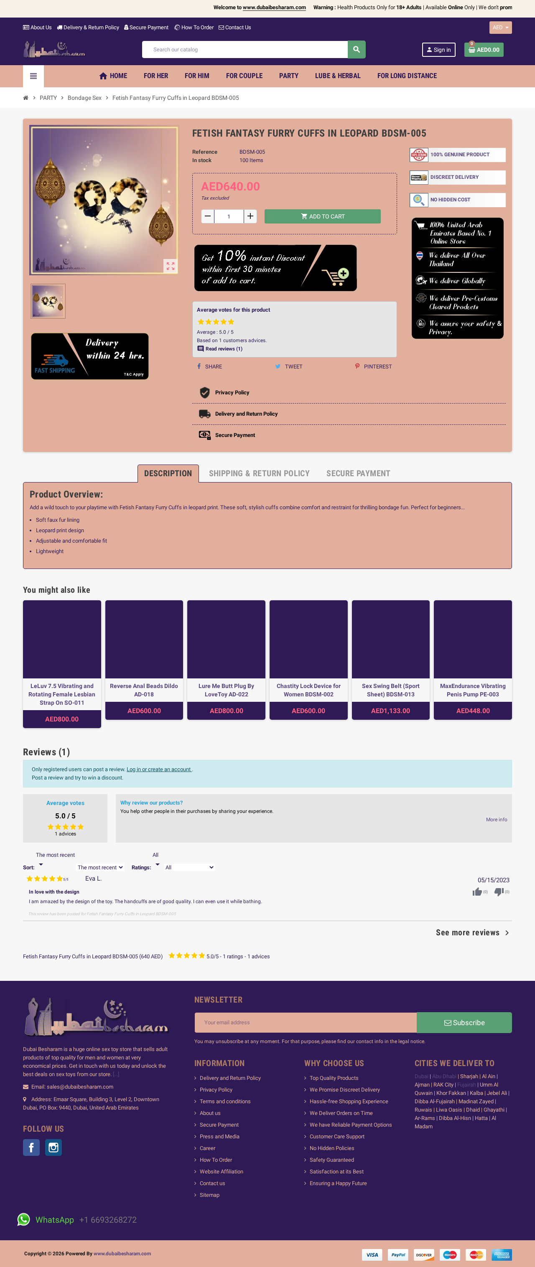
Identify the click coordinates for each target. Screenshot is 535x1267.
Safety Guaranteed (332, 1160)
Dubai (422, 1076)
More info (496, 820)
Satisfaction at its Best (337, 1171)
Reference (204, 152)
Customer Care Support (337, 1136)
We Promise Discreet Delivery (345, 1090)
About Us (40, 27)
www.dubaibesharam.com (122, 1254)
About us (210, 1113)
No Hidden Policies (332, 1148)
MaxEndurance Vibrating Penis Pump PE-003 (473, 690)
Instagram (53, 1147)
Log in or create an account (159, 769)
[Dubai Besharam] (54, 49)
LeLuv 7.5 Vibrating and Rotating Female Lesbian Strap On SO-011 (61, 694)
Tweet (293, 366)
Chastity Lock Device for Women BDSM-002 (309, 690)
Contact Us (237, 27)
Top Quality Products (334, 1078)
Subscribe (468, 1022)
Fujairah (467, 1085)
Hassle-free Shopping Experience (349, 1101)
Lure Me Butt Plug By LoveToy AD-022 (226, 690)
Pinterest (377, 366)
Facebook (31, 1147)
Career (207, 1148)
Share (213, 366)
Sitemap (209, 1195)
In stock (201, 160)
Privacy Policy (216, 1090)
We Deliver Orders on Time (341, 1113)
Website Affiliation (221, 1171)
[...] (116, 1074)
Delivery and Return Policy (230, 1078)
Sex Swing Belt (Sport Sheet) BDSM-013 (391, 690)
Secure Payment (149, 27)
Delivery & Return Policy (90, 27)
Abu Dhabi (444, 1076)
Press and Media (219, 1136)
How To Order (197, 27)
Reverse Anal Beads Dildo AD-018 (144, 690)
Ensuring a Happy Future (338, 1183)
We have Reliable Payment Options (351, 1125)
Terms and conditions (225, 1101)
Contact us (212, 1183)
